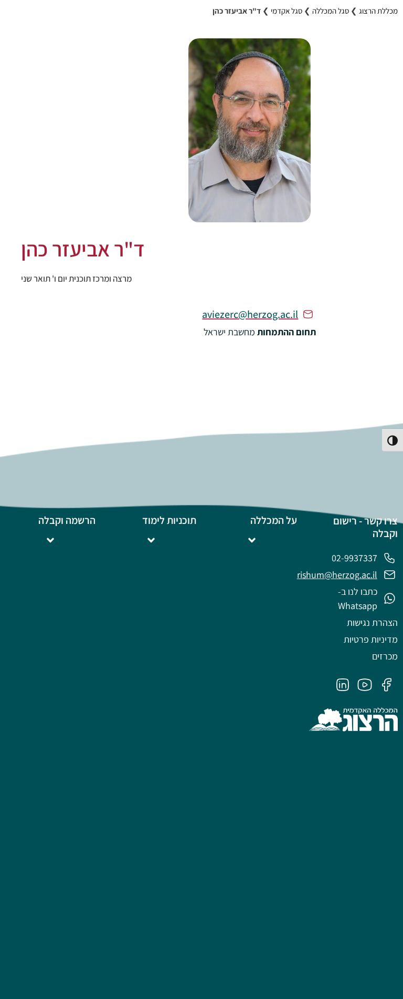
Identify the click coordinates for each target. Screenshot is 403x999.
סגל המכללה (330, 11)
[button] (252, 540)
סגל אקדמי (286, 11)
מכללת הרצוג (378, 11)
